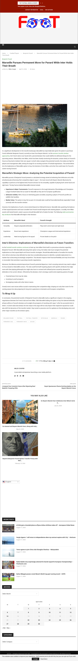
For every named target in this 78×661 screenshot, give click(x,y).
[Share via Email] (54, 361)
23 (39, 620)
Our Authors (49, 9)
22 (28, 620)
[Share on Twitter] (42, 361)
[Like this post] (37, 361)
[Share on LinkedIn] (46, 361)
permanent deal (8, 321)
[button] (40, 3)
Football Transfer (31, 318)
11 (60, 612)
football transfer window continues (17, 247)
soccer (32, 321)
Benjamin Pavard (28, 53)
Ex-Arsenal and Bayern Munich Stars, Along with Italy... (20, 426)
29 (28, 624)
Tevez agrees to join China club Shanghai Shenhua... (32, 6)
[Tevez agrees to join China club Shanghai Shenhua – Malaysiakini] (8, 553)
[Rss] (72, 47)
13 (7, 616)
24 (49, 620)
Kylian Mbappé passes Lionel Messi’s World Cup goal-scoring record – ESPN (40, 574)
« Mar (4, 628)
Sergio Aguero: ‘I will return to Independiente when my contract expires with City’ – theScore (46, 537)
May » (8, 628)
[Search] (75, 47)
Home (4, 53)
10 (49, 612)
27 (7, 624)
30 (39, 624)
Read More (44, 659)
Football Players (14, 53)
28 (18, 624)
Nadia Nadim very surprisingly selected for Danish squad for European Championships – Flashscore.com (44, 563)
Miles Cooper (19, 368)
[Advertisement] (39, 35)
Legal (41, 9)
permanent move (22, 321)
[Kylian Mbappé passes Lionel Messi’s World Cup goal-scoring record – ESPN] (8, 577)
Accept (35, 659)
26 (70, 620)
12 (70, 612)
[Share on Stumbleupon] (50, 361)
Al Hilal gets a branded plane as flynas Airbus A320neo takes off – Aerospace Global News (45, 525)
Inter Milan (44, 318)
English (8, 482)
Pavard (63, 318)
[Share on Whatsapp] (52, 361)
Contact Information (31, 9)
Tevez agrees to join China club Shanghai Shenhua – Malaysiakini (37, 549)
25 (60, 620)
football (20, 318)
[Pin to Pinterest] (44, 361)
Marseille (54, 318)
